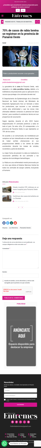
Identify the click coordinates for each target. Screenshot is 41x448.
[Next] (22, 207)
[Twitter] (16, 421)
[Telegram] (28, 421)
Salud (4, 43)
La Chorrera (13, 228)
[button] (4, 444)
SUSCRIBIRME (20, 404)
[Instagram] (20, 421)
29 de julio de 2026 (19, 192)
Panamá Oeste (25, 228)
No (23, 10)
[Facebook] (12, 421)
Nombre (4, 272)
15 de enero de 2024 (33, 43)
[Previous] (18, 207)
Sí (17, 10)
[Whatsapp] (24, 421)
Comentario (6, 248)
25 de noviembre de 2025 (21, 201)
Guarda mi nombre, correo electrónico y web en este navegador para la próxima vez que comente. (19, 281)
